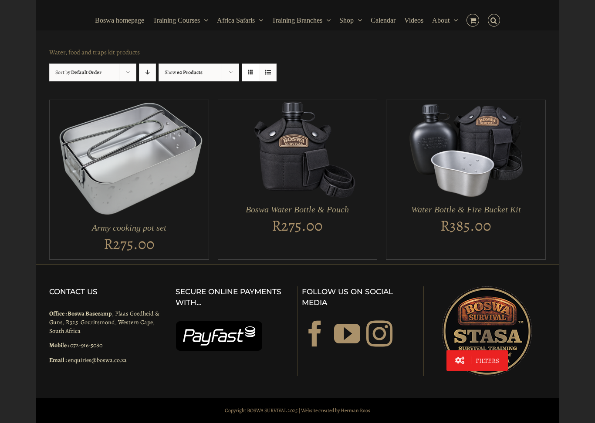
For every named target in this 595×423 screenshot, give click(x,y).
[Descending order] (147, 72)
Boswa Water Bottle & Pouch (297, 209)
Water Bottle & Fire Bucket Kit (466, 209)
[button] (498, 19)
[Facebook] (315, 334)
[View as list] (267, 72)
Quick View (153, 160)
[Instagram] (379, 334)
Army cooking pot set (129, 227)
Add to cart (106, 160)
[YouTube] (347, 334)
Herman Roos (355, 410)
